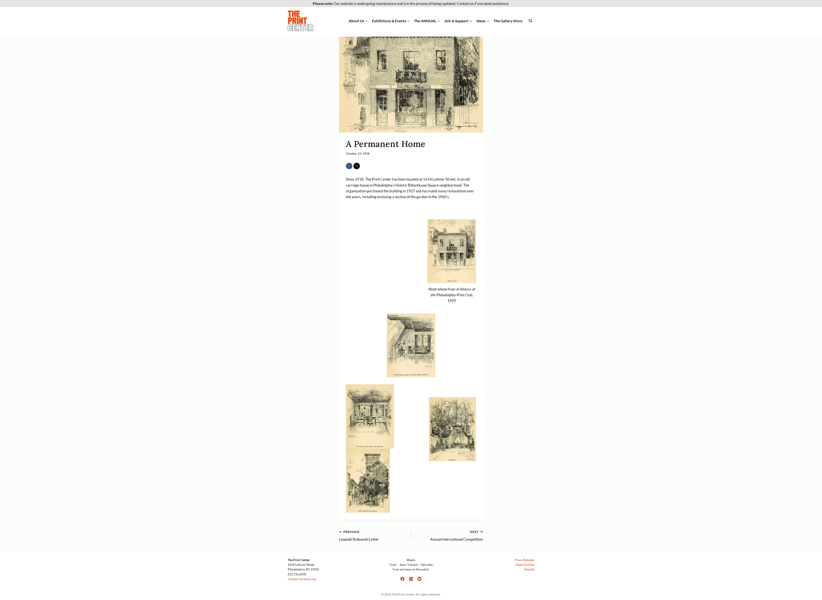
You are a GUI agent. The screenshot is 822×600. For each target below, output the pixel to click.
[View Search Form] (530, 21)
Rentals (529, 569)
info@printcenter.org (302, 579)
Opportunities (524, 564)
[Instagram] (411, 579)
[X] (356, 166)
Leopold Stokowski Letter (359, 536)
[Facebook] (349, 166)
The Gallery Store (508, 21)
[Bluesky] (419, 579)
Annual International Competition (456, 536)
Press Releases (524, 560)
